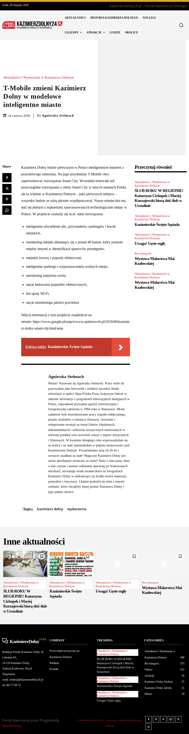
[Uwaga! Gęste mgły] (118, 564)
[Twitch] (171, 719)
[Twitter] (7, 188)
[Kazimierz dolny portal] (32, 25)
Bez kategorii (143, 253)
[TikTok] (163, 719)
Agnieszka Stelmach (58, 115)
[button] (181, 25)
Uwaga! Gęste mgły (150, 243)
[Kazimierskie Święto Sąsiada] (72, 564)
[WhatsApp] (7, 210)
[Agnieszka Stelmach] (32, 434)
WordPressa (11, 725)
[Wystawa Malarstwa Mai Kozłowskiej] (164, 564)
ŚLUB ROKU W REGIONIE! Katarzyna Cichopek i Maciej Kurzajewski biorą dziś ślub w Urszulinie (159, 198)
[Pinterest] (7, 199)
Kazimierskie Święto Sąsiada (157, 224)
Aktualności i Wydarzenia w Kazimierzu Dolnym (38, 77)
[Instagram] (156, 719)
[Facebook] (7, 177)
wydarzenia (76, 509)
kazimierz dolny (50, 509)
